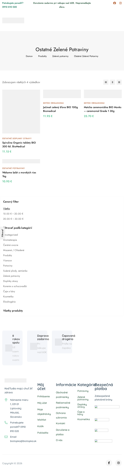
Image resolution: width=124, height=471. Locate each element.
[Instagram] (120, 3)
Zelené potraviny (60, 56)
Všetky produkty (13, 311)
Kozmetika (8, 296)
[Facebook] (115, 3)
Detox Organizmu (53, 103)
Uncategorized (10, 234)
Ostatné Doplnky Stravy (17, 138)
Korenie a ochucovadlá (15, 286)
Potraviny (7, 265)
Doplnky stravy (10, 281)
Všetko (6, 208)
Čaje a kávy (9, 291)
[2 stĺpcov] (112, 82)
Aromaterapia (10, 240)
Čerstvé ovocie (10, 245)
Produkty (42, 56)
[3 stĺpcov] (119, 82)
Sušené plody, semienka (15, 271)
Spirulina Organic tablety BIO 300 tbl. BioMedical (19, 144)
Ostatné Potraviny (13, 168)
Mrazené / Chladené (13, 250)
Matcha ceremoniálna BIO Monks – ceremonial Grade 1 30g (102, 109)
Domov (29, 56)
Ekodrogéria (9, 301)
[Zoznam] (105, 82)
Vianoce (7, 260)
